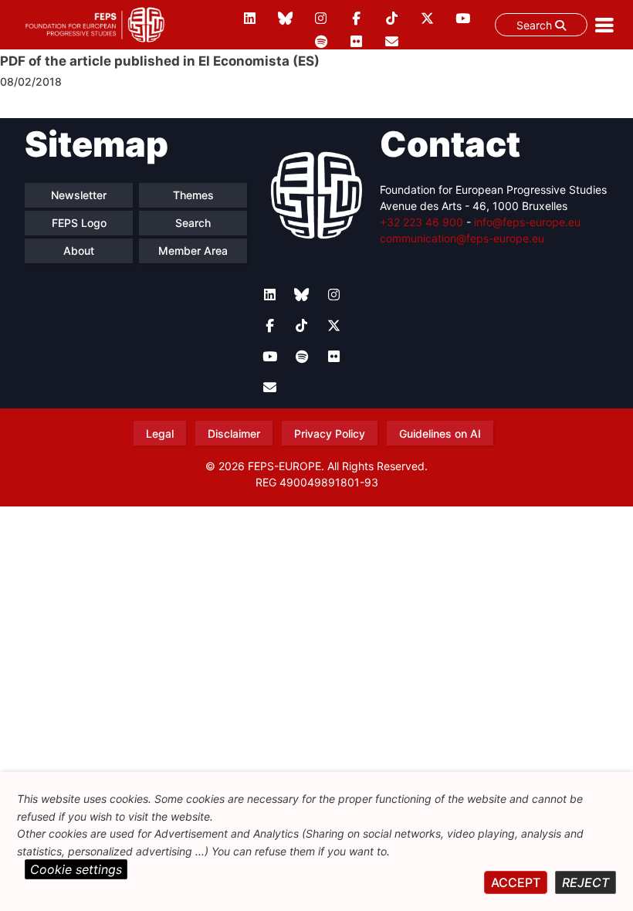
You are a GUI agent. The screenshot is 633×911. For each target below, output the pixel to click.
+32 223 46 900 (421, 222)
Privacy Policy (329, 433)
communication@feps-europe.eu (462, 238)
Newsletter (79, 195)
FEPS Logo (79, 222)
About (78, 250)
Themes (193, 195)
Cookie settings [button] (76, 869)
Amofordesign (316, 500)
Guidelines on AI (440, 433)
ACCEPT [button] (515, 882)
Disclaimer (234, 433)
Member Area (193, 250)
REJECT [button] (585, 882)
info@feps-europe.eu (527, 222)
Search (535, 25)
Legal (160, 433)
